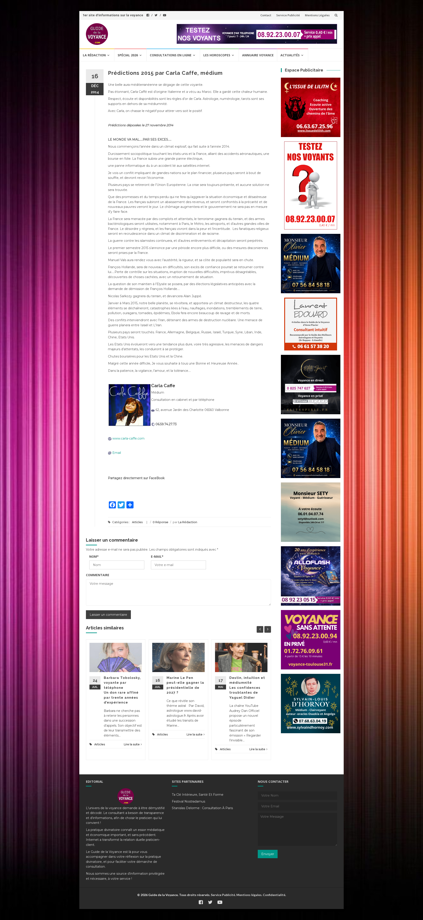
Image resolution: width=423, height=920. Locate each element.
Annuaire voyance (258, 55)
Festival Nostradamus (188, 801)
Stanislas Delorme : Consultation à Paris (202, 808)
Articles (137, 522)
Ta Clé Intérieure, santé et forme (197, 795)
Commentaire (97, 575)
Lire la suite (132, 744)
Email (116, 453)
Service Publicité (288, 15)
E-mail (157, 556)
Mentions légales (249, 895)
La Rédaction (187, 522)
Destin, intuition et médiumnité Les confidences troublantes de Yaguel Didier (247, 688)
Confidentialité (274, 895)
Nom (94, 556)
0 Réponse (160, 522)
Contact (265, 15)
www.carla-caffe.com (128, 438)
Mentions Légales (317, 15)
